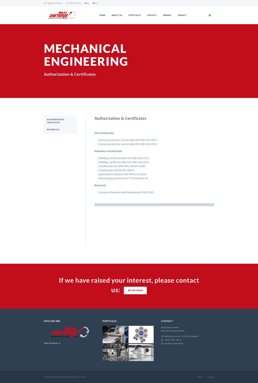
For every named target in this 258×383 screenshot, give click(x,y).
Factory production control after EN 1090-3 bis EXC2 (128, 144)
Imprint (167, 15)
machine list (53, 129)
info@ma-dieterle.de (54, 3)
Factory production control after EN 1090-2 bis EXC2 (128, 140)
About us (117, 15)
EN (96, 3)
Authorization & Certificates (55, 121)
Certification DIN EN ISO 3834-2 (117, 170)
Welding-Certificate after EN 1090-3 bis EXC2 (124, 162)
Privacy (182, 15)
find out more (51, 343)
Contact (152, 15)
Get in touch (135, 290)
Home (102, 15)
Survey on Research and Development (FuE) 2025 (126, 192)
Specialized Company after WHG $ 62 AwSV (122, 174)
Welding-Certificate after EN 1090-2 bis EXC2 (124, 158)
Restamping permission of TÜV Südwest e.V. (124, 178)
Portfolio (135, 15)
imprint (200, 377)
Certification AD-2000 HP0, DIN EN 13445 (122, 166)
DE (88, 3)
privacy (211, 377)
